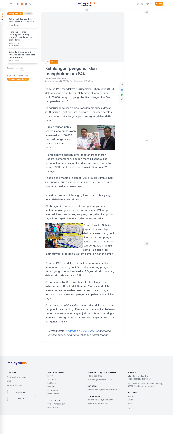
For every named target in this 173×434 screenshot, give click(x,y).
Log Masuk (149, 4)
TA (30, 4)
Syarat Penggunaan (56, 404)
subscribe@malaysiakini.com (100, 379)
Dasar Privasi (53, 407)
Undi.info (51, 386)
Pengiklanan (21, 392)
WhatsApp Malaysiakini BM (82, 330)
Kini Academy (53, 390)
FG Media (51, 383)
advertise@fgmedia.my (98, 403)
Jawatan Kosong (14, 385)
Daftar (159, 4)
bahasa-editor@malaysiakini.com (102, 389)
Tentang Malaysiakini (16, 377)
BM (22, 4)
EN (18, 4)
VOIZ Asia (51, 379)
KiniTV (50, 376)
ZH (26, 4)
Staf (9, 381)
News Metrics (53, 393)
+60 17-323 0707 (95, 376)
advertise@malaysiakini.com (100, 400)
